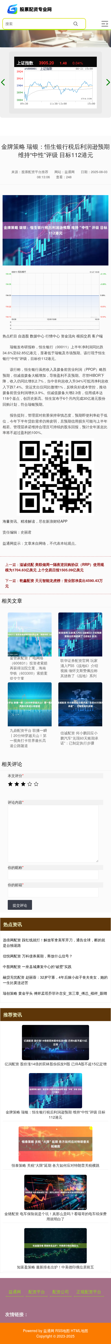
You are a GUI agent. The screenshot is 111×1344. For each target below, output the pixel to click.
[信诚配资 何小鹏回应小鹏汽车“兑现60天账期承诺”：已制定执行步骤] (80, 704)
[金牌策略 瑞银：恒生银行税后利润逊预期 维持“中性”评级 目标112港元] (55, 1090)
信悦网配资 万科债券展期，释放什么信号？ (38, 955)
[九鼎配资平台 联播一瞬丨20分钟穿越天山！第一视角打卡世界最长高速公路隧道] (30, 704)
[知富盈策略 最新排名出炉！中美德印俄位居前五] (55, 1245)
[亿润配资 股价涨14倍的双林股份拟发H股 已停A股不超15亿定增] (55, 1041)
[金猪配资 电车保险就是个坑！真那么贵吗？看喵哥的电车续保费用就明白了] (55, 1191)
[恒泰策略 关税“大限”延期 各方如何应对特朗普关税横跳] (55, 1143)
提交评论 (20, 905)
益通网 (15, 1292)
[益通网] (30, 9)
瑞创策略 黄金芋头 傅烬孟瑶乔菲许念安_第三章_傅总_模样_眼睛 (55, 993)
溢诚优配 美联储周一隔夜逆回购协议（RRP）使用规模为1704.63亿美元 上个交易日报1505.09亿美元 (54, 567)
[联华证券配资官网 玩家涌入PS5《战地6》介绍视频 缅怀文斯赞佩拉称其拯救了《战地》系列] (80, 634)
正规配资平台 (88, 1292)
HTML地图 (79, 1330)
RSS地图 (62, 1330)
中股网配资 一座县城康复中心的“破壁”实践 (37, 966)
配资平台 (36, 1292)
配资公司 (60, 1292)
